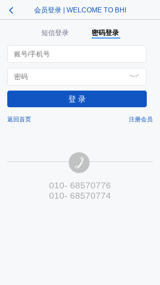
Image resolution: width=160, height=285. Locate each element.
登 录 (77, 99)
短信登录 (55, 32)
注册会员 (141, 119)
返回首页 (19, 119)
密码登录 (105, 32)
